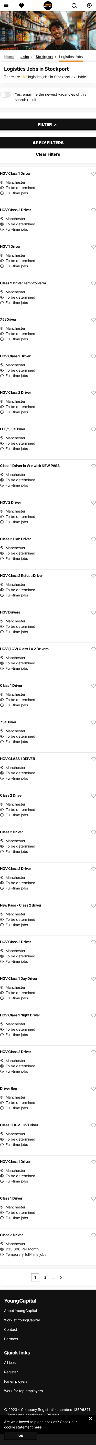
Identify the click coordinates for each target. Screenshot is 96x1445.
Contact (10, 1329)
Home (9, 56)
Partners (11, 1339)
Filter (45, 124)
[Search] (76, 5)
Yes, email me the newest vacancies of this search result (50, 97)
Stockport (44, 56)
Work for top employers (23, 1391)
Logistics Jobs (71, 56)
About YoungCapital (20, 1310)
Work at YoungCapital (22, 1320)
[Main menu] (6, 5)
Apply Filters (48, 142)
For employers (15, 1381)
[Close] (90, 1421)
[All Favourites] (21, 5)
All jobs (10, 1362)
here (37, 1427)
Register (11, 1372)
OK (20, 1436)
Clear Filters (48, 154)
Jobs (24, 56)
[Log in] (89, 5)
